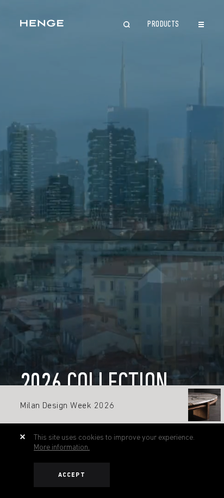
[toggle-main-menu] (201, 24)
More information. (62, 446)
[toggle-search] (126, 25)
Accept (71, 474)
